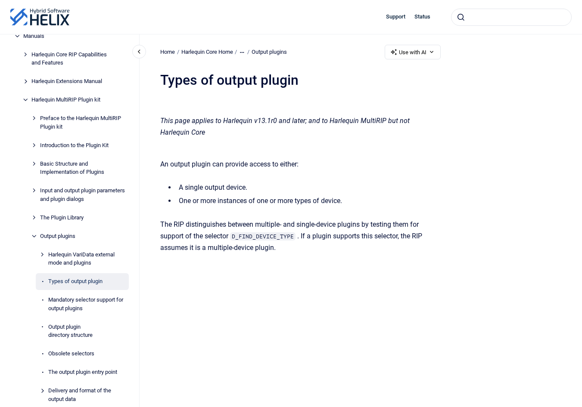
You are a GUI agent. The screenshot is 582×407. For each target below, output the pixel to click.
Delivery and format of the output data (79, 394)
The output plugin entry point (82, 372)
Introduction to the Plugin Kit (74, 145)
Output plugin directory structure (70, 331)
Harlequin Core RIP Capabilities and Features (69, 58)
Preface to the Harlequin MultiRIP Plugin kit (80, 122)
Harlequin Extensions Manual (66, 81)
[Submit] (461, 17)
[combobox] (511, 17)
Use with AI (412, 52)
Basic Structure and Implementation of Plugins (72, 168)
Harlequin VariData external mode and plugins (81, 258)
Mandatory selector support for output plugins (85, 303)
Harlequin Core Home (207, 52)
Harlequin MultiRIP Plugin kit (65, 99)
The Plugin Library (62, 217)
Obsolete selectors (71, 353)
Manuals (33, 36)
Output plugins (57, 236)
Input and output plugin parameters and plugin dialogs (82, 194)
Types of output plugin (75, 281)
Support (395, 16)
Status (422, 16)
